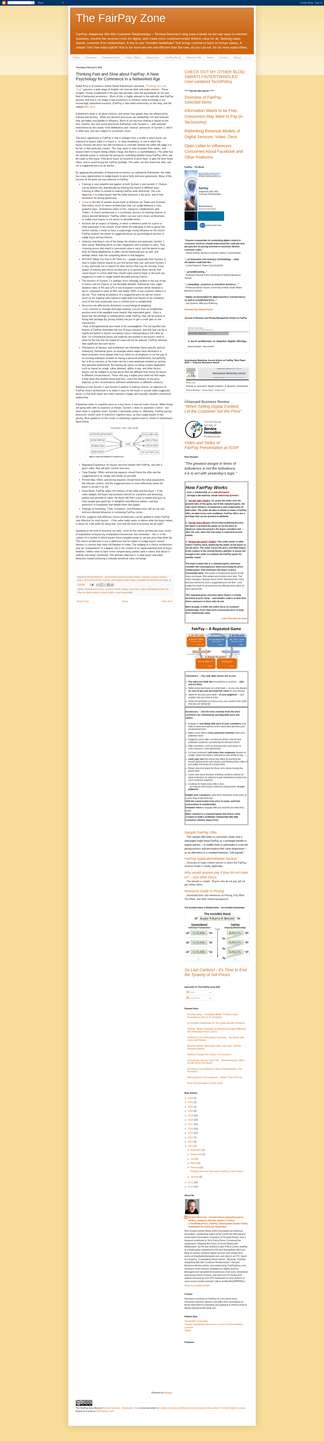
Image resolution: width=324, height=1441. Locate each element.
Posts (192, 992)
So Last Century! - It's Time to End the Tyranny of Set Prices (215, 972)
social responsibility (124, 592)
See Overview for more (235, 618)
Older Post (167, 601)
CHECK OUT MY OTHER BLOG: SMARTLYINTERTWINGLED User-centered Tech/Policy (214, 76)
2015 (191, 1133)
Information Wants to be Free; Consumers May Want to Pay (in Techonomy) (213, 116)
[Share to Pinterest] (112, 585)
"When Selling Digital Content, (211, 406)
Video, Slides (133, 57)
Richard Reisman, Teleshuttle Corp (120, 1408)
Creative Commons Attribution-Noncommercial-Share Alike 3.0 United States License (202, 1408)
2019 (191, 1115)
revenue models (106, 592)
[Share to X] (105, 585)
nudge (143, 589)
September (196, 1154)
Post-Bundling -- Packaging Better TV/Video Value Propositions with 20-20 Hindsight (212, 1015)
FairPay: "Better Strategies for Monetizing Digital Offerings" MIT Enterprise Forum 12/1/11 (217, 1030)
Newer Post (82, 601)
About (237, 57)
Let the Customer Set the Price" (213, 411)
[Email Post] (91, 584)
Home (76, 57)
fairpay (125, 589)
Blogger (168, 1392)
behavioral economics (94, 589)
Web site (88, 106)
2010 (191, 1186)
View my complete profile (197, 1285)
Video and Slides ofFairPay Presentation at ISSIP (211, 445)
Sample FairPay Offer (200, 832)
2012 (191, 1146)
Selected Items (111, 57)
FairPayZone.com (105, 1411)
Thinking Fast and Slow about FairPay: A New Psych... (217, 1171)
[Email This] (98, 585)
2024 (191, 1098)
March (193, 1163)
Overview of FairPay (202, 97)
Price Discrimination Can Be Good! (205, 1083)
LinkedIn (188, 1327)
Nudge (86, 202)
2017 (191, 1124)
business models (113, 589)
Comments (194, 998)
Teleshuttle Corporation (196, 1321)
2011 (191, 1182)
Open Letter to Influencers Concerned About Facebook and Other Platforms (213, 151)
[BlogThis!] (101, 585)
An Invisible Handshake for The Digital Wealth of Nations (216, 1023)
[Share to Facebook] (108, 585)
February (195, 1167)
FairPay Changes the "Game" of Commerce (209, 1054)
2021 (191, 1106)
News (210, 57)
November (196, 1150)
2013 (191, 1141)
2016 (191, 1128)
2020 (191, 1111)
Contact (223, 57)
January (194, 1176)
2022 (191, 1102)
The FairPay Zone (121, 18)
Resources (152, 57)
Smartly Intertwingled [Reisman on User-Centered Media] (213, 1324)
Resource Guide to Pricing (204, 891)
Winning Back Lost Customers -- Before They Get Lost (214, 1077)
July (192, 1159)
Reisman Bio (193, 57)
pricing (95, 592)
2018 (191, 1120)
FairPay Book (173, 57)
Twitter (187, 1330)
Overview (91, 57)
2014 (191, 1137)
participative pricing (155, 589)
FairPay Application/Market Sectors (210, 859)
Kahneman (134, 589)
